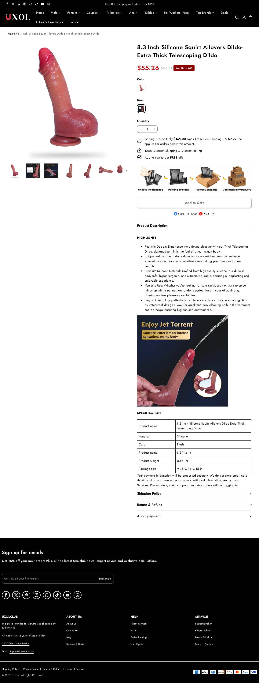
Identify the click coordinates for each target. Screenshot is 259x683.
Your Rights (137, 644)
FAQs (134, 630)
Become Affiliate (75, 644)
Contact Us (72, 630)
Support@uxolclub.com (21, 651)
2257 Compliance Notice (15, 643)
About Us (71, 623)
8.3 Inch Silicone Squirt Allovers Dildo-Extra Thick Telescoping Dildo (58, 34)
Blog (68, 637)
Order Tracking (139, 637)
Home (11, 34)
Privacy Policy (202, 630)
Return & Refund (204, 637)
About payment (139, 623)
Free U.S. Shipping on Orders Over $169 (129, 4)
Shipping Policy (203, 623)
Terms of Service (204, 644)
